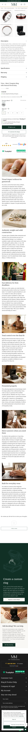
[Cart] (24, 4)
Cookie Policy (21, 716)
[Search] (5, 4)
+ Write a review (14, 528)
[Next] (26, 1)
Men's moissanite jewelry (9, 8)
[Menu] (2, 4)
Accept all (14, 727)
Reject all (14, 719)
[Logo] (14, 4)
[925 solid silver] (3, 104)
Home (2, 8)
